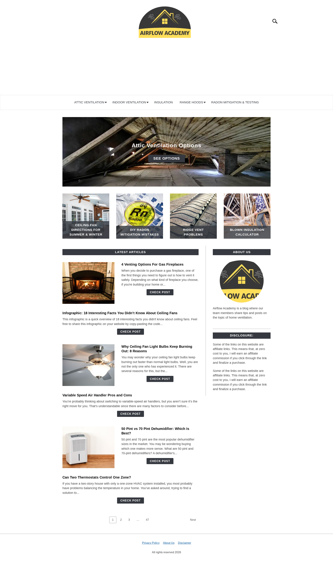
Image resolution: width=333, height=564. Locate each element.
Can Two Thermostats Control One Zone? (96, 477)
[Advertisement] (166, 68)
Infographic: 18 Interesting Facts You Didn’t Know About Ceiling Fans (119, 313)
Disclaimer (184, 542)
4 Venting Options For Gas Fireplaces (152, 264)
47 (149, 519)
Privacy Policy (151, 542)
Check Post (160, 292)
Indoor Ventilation (129, 102)
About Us (168, 542)
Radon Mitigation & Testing (235, 102)
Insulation (163, 102)
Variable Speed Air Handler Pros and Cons (97, 395)
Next (193, 519)
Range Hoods (191, 102)
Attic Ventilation (89, 102)
